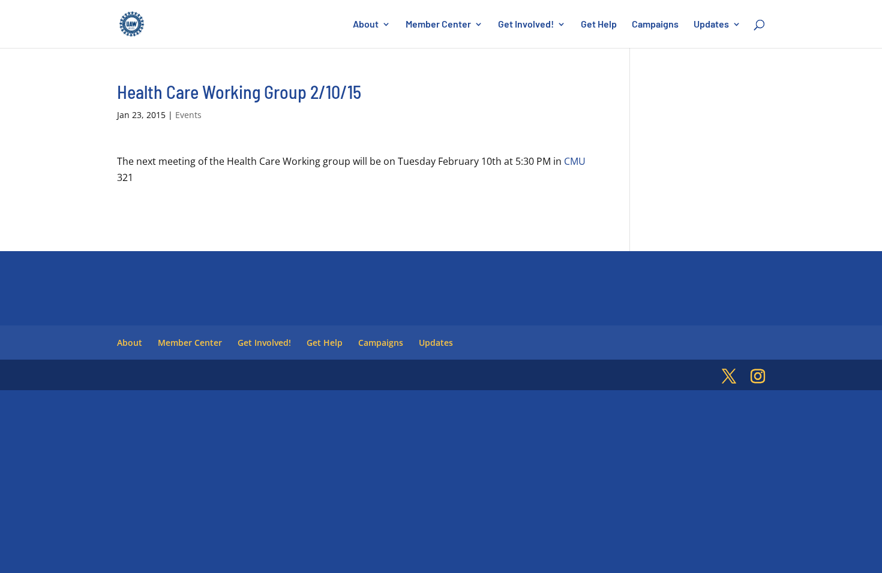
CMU (575, 161)
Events (188, 114)
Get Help (599, 24)
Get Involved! (526, 24)
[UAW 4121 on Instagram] (758, 377)
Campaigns (655, 24)
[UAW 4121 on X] (729, 377)
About (366, 24)
